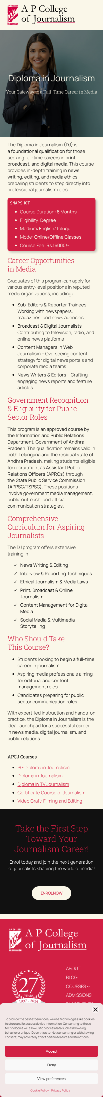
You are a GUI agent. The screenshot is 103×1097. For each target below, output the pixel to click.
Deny (51, 1065)
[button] (95, 1009)
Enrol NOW (51, 893)
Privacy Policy (60, 1090)
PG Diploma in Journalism (44, 767)
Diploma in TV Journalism (43, 784)
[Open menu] (93, 15)
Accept (51, 1051)
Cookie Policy (39, 1090)
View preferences (51, 1079)
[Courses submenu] (88, 986)
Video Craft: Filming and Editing (50, 801)
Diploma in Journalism (40, 775)
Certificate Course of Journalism (51, 792)
